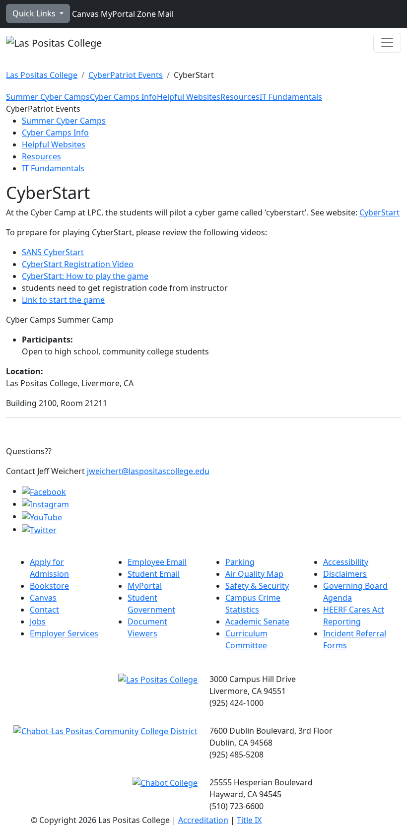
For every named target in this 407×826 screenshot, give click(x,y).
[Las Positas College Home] (54, 42)
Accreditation (203, 820)
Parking (240, 561)
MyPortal (117, 13)
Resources (240, 96)
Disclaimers (345, 573)
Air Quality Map (254, 573)
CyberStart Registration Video (78, 264)
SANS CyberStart (53, 252)
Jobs (38, 621)
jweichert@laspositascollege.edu (148, 471)
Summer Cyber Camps (48, 96)
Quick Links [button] (35, 13)
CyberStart (379, 212)
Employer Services (64, 633)
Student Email (154, 573)
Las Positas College (41, 74)
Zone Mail (154, 13)
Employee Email (157, 561)
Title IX (249, 820)
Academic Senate (257, 621)
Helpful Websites (188, 96)
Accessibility (345, 561)
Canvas (84, 13)
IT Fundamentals (291, 96)
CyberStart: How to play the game (85, 276)
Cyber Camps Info (123, 96)
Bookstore (49, 585)
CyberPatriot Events (125, 74)
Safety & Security (257, 585)
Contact (44, 609)
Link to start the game (63, 299)
